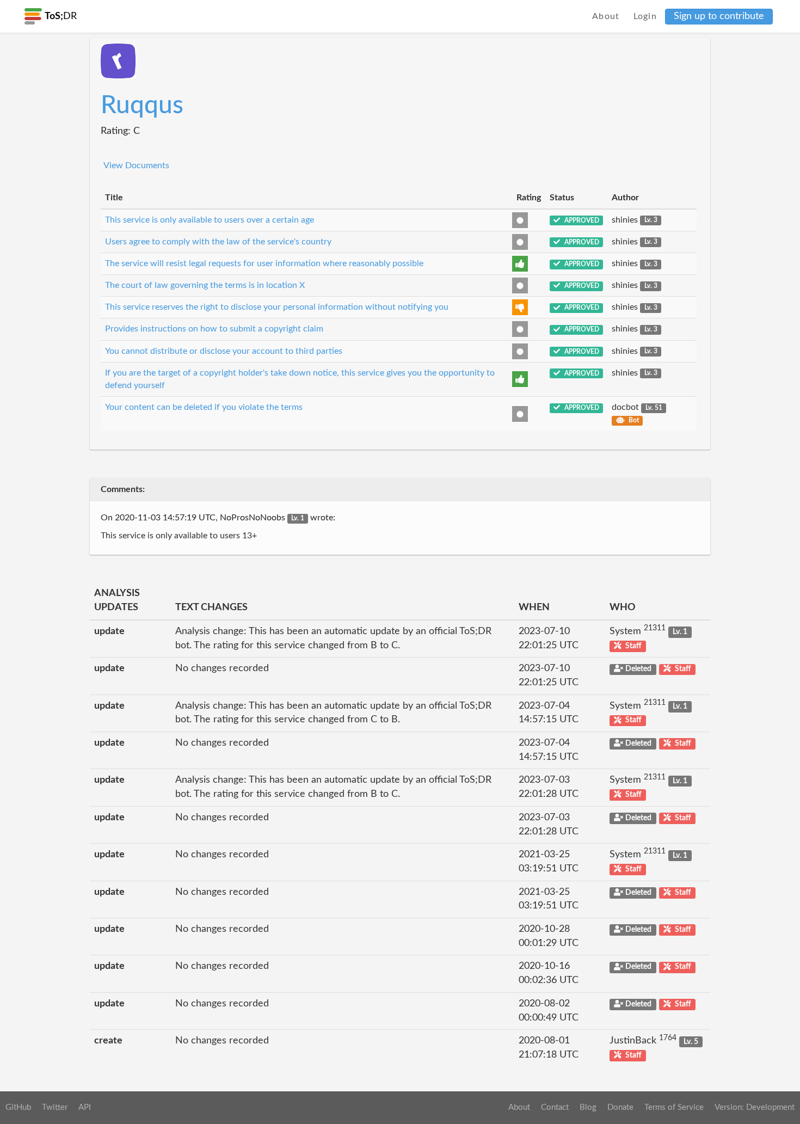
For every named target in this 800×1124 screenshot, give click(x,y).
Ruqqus (142, 105)
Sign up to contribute (719, 16)
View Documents (136, 165)
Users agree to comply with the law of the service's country (218, 241)
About (606, 16)
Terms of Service (674, 1107)
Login (645, 16)
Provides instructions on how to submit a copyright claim (214, 328)
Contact (555, 1107)
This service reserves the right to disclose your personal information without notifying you (276, 307)
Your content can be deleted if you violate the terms (204, 407)
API (84, 1107)
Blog (588, 1107)
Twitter (54, 1107)
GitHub (18, 1107)
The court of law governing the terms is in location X (205, 285)
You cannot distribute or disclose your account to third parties (223, 351)
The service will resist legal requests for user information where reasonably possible (264, 263)
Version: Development (755, 1107)
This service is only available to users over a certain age (209, 220)
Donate (620, 1107)
